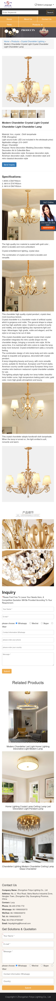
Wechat (35, 623)
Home (9, 19)
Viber (4, 626)
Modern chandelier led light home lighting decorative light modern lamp (28, 747)
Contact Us (46, 19)
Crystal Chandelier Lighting (32, 41)
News (9, 24)
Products (36, 24)
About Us (28, 19)
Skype (46, 623)
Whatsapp (22, 623)
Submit (7, 671)
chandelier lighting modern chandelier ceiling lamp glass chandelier (28, 867)
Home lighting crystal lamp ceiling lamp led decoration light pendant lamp (28, 807)
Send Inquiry (9, 164)
